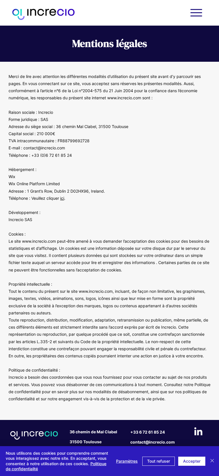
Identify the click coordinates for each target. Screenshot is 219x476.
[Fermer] (212, 461)
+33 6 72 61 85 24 (147, 432)
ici (62, 198)
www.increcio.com (124, 97)
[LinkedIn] (198, 432)
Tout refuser (158, 461)
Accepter (191, 461)
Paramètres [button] (127, 461)
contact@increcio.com (44, 147)
